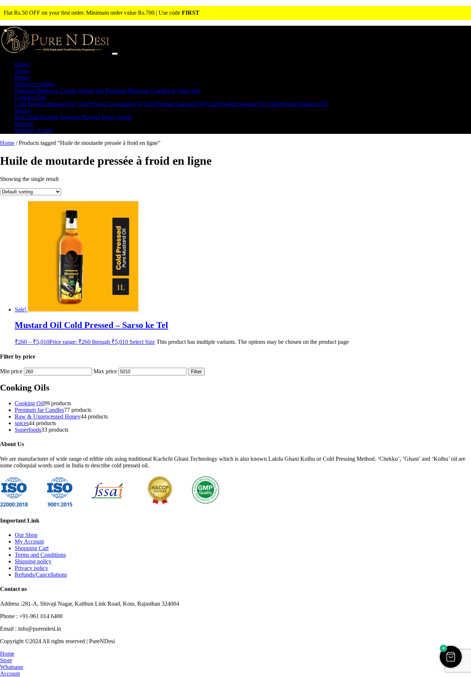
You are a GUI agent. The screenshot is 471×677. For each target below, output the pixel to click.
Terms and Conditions (40, 555)
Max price (105, 371)
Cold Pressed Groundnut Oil (109, 104)
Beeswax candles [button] (35, 84)
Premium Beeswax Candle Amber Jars (59, 91)
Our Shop (26, 535)
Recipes (24, 124)
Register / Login (33, 130)
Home (22, 64)
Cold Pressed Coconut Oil (174, 104)
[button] (451, 657)
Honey (23, 77)
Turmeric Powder (80, 117)
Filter (196, 371)
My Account (29, 541)
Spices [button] (22, 110)
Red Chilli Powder (36, 117)
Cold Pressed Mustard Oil (45, 104)
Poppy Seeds (117, 117)
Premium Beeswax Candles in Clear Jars (153, 91)
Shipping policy (33, 561)
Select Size (142, 342)
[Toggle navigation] (115, 54)
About (22, 71)
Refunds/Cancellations (41, 574)
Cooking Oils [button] (30, 97)
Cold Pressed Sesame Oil (235, 104)
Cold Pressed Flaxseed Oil (296, 104)
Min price (11, 371)
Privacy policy (31, 568)
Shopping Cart (32, 548)
